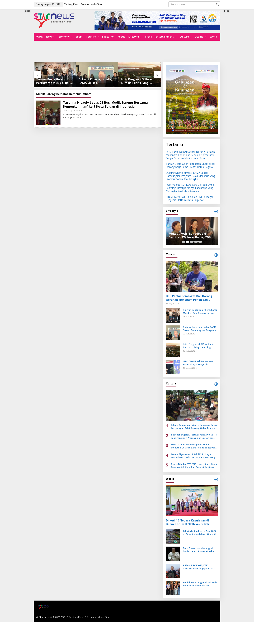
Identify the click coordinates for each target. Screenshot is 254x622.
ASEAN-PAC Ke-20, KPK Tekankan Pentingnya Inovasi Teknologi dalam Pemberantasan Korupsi (199, 567)
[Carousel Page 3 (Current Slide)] (192, 242)
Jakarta (66, 110)
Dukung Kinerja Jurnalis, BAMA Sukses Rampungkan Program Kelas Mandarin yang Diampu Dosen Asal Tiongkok (53, 81)
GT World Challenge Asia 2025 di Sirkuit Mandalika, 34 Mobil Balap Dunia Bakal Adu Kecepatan (199, 532)
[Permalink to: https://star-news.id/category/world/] (216, 479)
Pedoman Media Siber (98, 617)
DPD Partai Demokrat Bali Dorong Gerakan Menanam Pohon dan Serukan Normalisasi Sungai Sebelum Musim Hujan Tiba (190, 155)
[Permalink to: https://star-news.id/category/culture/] (216, 384)
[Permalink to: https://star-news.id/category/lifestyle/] (216, 211)
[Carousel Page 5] (200, 242)
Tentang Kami (76, 617)
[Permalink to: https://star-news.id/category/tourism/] (216, 255)
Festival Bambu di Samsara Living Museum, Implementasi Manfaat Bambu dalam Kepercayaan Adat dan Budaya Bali (191, 235)
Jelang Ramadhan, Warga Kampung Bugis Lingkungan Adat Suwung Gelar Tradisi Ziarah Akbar (194, 426)
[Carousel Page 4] (196, 242)
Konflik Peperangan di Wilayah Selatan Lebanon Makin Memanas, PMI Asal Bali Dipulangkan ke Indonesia (200, 584)
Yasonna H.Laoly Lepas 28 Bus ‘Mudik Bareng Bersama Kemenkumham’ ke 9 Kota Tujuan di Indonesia (105, 104)
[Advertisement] (18, 72)
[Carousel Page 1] (183, 242)
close (27, 10)
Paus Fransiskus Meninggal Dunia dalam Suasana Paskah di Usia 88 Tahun (199, 550)
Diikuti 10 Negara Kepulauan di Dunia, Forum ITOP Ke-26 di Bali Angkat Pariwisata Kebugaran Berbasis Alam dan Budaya (187, 522)
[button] (217, 4)
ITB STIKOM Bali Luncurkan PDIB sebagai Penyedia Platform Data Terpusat (138, 81)
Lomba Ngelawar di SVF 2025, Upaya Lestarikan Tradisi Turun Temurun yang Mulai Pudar (193, 456)
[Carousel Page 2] (187, 242)
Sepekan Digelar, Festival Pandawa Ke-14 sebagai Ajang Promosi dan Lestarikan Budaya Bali (194, 436)
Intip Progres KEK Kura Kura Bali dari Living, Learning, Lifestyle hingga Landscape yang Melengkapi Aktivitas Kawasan (97, 81)
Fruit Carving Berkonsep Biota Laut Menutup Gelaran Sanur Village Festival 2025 (193, 446)
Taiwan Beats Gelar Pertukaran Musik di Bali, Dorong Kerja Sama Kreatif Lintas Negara (191, 165)
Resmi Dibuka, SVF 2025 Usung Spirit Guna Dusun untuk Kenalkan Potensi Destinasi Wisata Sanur (194, 465)
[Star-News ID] (54, 20)
